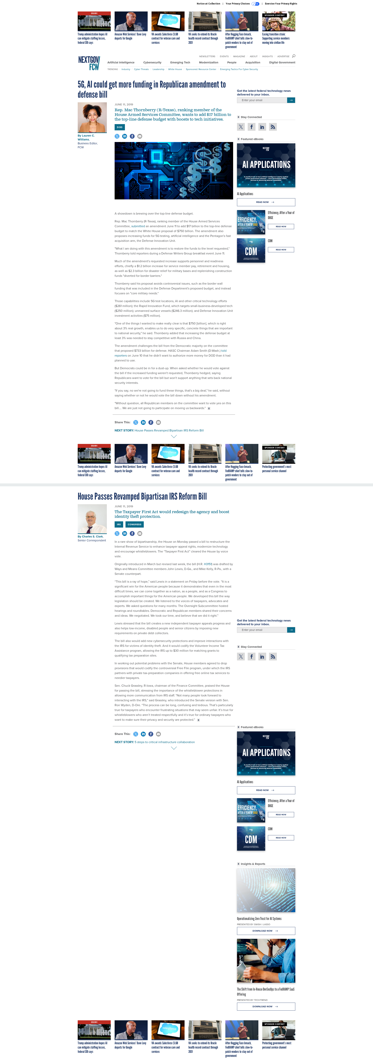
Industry (126, 69)
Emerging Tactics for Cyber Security (239, 69)
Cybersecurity (152, 62)
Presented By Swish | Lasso (253, 924)
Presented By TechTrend (252, 1000)
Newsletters (207, 56)
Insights (267, 56)
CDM (270, 240)
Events (224, 56)
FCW (81, 147)
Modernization (208, 62)
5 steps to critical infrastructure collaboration (165, 742)
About (254, 56)
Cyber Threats (141, 69)
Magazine (239, 56)
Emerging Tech (180, 62)
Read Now (262, 202)
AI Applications (245, 193)
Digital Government (282, 62)
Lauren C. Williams (86, 137)
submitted (138, 226)
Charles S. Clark (92, 536)
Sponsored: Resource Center (201, 69)
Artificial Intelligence (120, 62)
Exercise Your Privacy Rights (281, 3)
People (231, 62)
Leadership (158, 69)
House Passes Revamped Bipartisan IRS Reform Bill (169, 430)
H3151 (208, 564)
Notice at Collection (208, 3)
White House (175, 69)
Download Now (263, 931)
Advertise (283, 56)
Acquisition (252, 62)
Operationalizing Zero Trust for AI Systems (259, 918)
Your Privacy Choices (238, 3)
